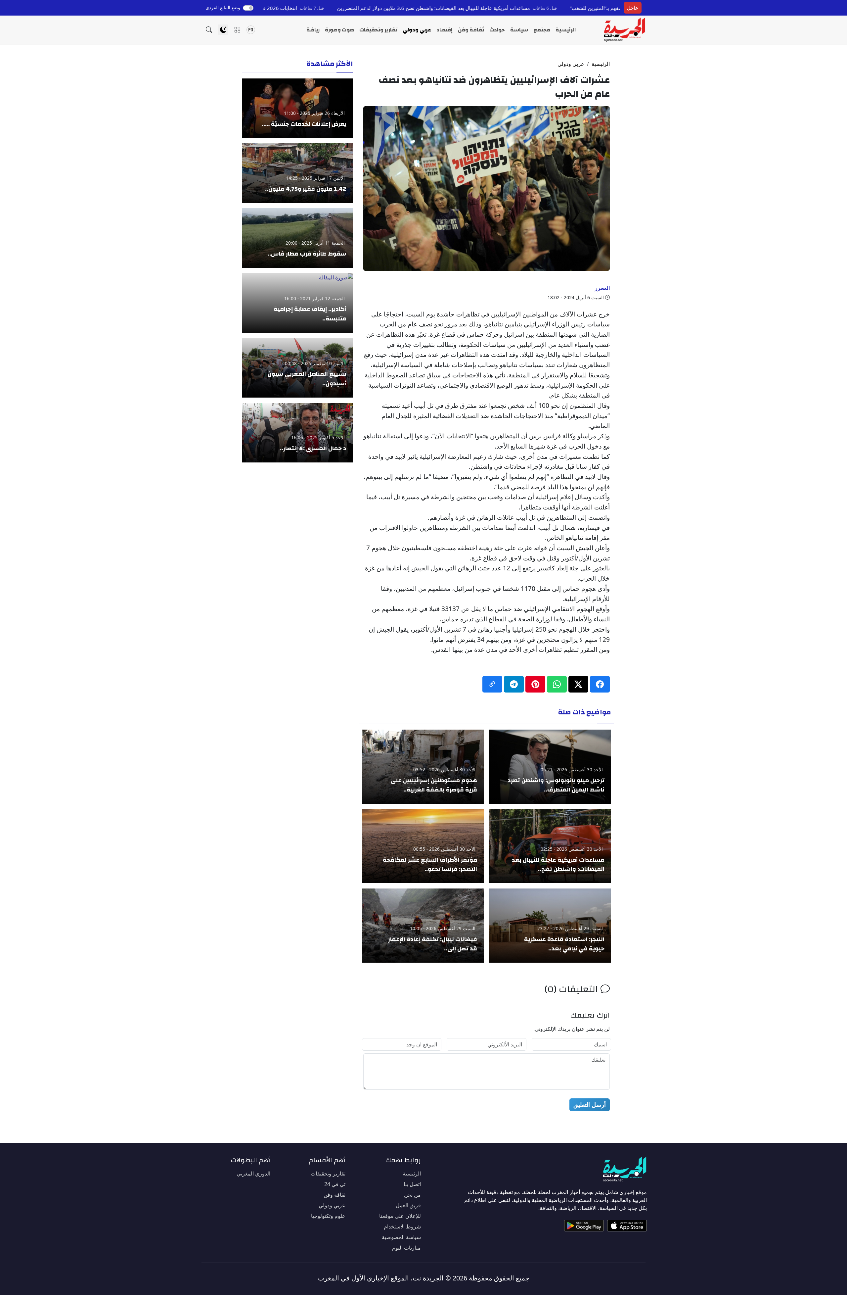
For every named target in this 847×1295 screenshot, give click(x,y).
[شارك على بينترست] (535, 684)
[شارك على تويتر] (578, 684)
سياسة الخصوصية (401, 1237)
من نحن (412, 1194)
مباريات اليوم (406, 1247)
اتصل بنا (412, 1184)
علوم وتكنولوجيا (328, 1216)
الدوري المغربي (253, 1173)
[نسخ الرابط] (492, 684)
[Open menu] (237, 30)
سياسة (519, 30)
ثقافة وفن (471, 30)
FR (250, 29)
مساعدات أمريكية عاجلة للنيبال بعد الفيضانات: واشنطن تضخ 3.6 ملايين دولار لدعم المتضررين (496, 8)
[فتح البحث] (208, 30)
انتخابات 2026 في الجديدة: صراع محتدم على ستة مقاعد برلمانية (293, 8)
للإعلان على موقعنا (400, 1216)
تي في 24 (334, 1184)
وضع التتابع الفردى (222, 7)
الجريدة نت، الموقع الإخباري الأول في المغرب (381, 1277)
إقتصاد (444, 30)
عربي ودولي (417, 30)
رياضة (313, 30)
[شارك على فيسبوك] (600, 684)
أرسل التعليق (589, 1105)
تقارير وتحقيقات (378, 30)
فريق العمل (408, 1205)
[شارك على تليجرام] (514, 684)
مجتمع (541, 30)
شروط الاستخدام (402, 1226)
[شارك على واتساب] (557, 684)
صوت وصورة (339, 30)
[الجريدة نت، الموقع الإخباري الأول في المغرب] (624, 30)
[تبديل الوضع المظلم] (223, 29)
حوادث (497, 30)
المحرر (602, 288)
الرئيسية (566, 30)
